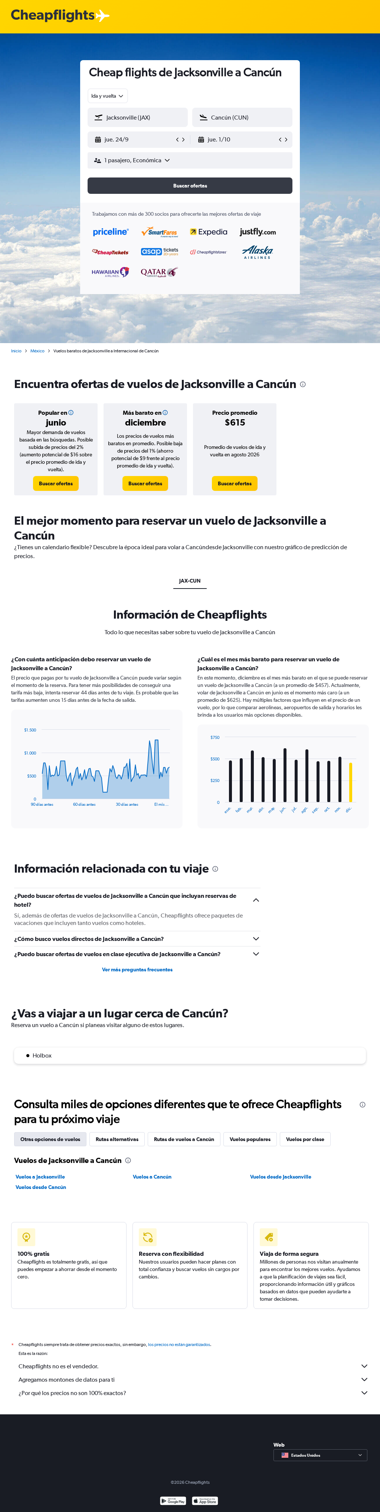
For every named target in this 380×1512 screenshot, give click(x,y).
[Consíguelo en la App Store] (205, 1502)
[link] (56, 483)
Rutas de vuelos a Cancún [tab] (184, 1139)
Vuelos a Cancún (152, 1177)
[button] (134, 139)
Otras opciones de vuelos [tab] (50, 1139)
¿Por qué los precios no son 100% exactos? (72, 1393)
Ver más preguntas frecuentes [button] (137, 969)
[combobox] (108, 95)
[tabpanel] (190, 749)
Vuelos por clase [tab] (305, 1139)
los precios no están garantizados (179, 1344)
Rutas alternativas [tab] (117, 1139)
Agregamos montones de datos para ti (67, 1379)
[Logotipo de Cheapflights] (52, 16)
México (37, 350)
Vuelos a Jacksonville (40, 1177)
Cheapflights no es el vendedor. (59, 1366)
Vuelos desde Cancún (41, 1187)
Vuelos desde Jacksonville (280, 1177)
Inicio (16, 350)
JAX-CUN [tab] (190, 581)
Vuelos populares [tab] (250, 1139)
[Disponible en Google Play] (173, 1502)
